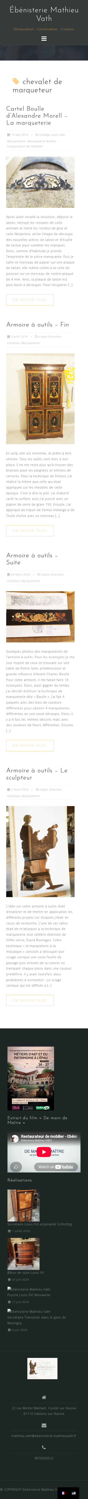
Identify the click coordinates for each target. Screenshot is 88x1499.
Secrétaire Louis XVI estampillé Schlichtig (39, 1224)
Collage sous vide (52, 135)
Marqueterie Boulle (41, 141)
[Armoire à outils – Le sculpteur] (40, 851)
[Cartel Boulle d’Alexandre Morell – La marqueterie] (40, 182)
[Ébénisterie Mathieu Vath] (42, 1368)
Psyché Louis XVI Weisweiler (29, 1295)
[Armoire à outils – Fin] (40, 398)
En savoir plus (30, 300)
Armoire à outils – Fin (37, 325)
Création (13, 343)
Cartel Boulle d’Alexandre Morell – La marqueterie (37, 116)
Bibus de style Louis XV (25, 1273)
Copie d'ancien (50, 336)
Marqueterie (16, 141)
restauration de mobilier (25, 146)
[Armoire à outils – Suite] (40, 616)
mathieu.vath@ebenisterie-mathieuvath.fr (44, 1436)
